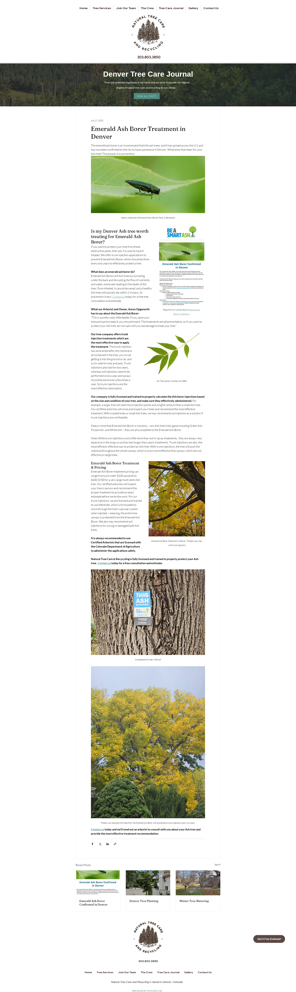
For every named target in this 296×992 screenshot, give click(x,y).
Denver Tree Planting (144, 901)
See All (217, 864)
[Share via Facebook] (92, 843)
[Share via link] (115, 843)
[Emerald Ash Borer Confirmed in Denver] (98, 882)
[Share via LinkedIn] (107, 843)
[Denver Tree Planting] (148, 882)
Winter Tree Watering (194, 901)
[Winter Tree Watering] (198, 882)
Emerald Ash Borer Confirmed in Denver (93, 902)
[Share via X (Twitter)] (100, 843)
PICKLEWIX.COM (154, 991)
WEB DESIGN (138, 991)
